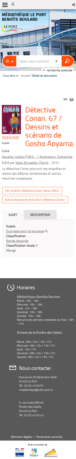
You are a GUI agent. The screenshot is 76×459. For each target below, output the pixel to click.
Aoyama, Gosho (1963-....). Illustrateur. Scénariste (37, 156)
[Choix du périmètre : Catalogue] (9, 61)
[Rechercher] (46, 231)
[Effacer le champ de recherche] (57, 61)
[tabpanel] (38, 183)
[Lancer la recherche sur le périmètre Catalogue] (68, 61)
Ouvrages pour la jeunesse (25, 231)
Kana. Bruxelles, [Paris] (32, 162)
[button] (74, 4)
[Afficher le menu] (5, 5)
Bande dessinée (17, 240)
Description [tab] (40, 214)
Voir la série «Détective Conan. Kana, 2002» (32, 190)
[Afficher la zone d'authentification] (14, 4)
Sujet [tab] (12, 214)
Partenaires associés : (50, 437)
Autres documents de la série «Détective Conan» (35, 200)
